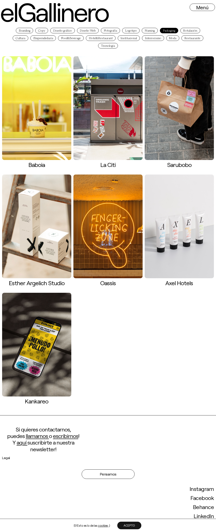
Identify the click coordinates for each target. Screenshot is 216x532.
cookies (103, 525)
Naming (150, 30)
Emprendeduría (43, 38)
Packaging (169, 30)
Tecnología (108, 45)
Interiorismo (153, 38)
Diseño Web (88, 30)
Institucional (128, 38)
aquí (22, 442)
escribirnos (65, 436)
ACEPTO (129, 525)
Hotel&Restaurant (101, 38)
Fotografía (110, 30)
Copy (41, 30)
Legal (6, 458)
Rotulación (190, 30)
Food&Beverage (71, 38)
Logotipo (131, 30)
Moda (172, 38)
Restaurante (192, 38)
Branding (24, 30)
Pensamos (108, 474)
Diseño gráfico (62, 30)
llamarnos (37, 436)
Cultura (20, 38)
